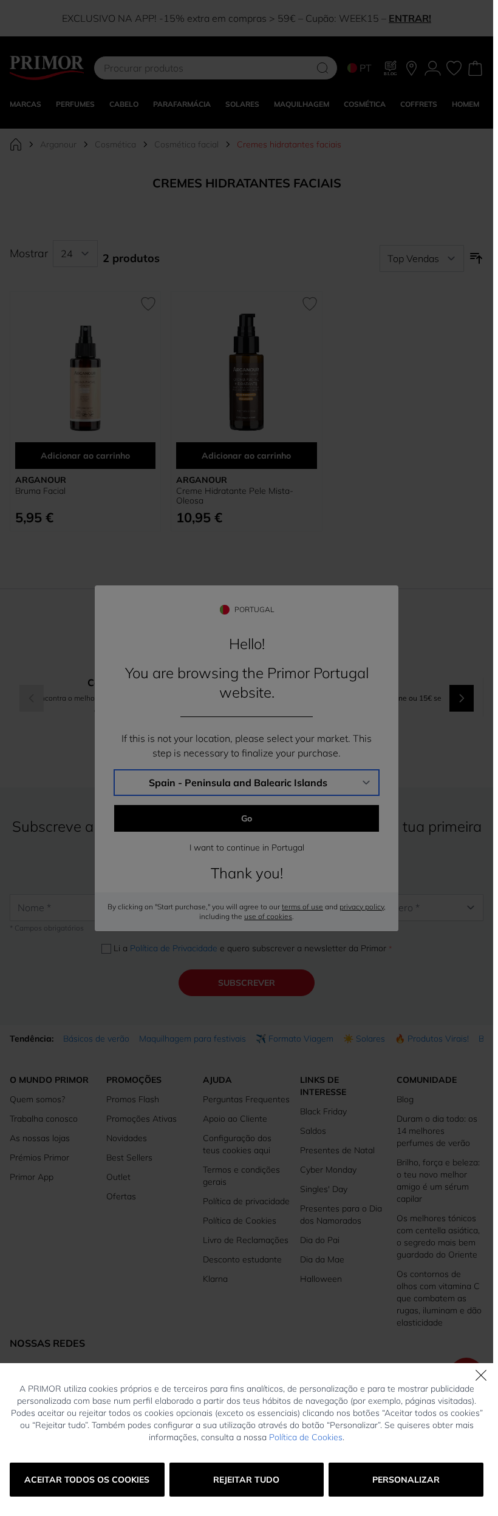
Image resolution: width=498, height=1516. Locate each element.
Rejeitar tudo (246, 1479)
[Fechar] (481, 1375)
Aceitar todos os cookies (86, 1479)
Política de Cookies (306, 1437)
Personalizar (406, 1479)
